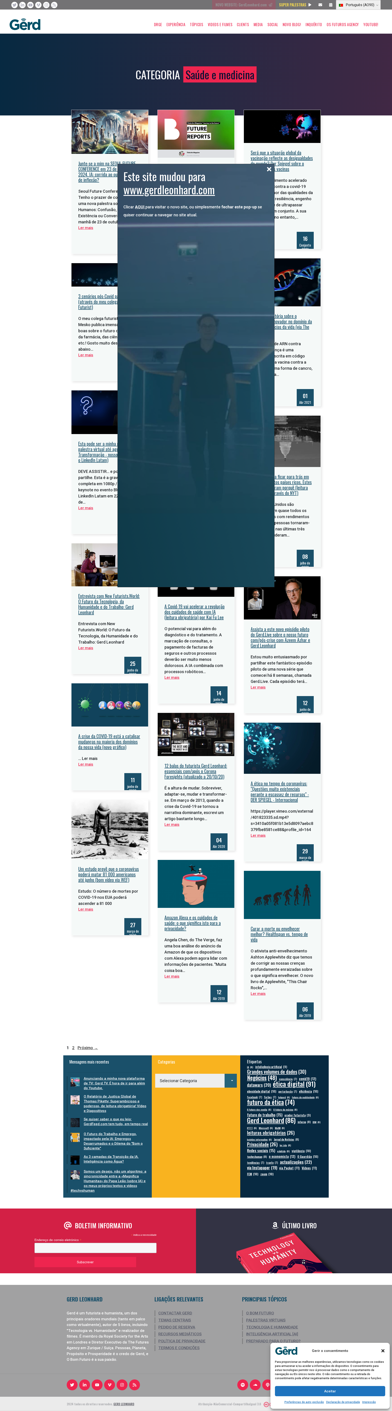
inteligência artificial (271, 1067)
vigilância (301, 1151)
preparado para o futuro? (273, 1341)
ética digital (294, 1084)
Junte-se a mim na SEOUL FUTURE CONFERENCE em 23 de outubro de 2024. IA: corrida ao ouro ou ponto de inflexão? (107, 171)
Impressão (369, 1402)
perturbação (287, 1091)
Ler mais (85, 227)
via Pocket (289, 1168)
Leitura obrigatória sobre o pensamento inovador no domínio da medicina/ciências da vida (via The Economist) (281, 324)
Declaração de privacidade (343, 1402)
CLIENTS (243, 24)
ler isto (285, 1145)
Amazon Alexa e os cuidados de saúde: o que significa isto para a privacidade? (192, 923)
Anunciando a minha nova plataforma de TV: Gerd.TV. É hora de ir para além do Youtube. (114, 1083)
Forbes (270, 1097)
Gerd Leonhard (271, 1120)
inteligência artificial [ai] (272, 1334)
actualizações (296, 1162)
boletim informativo (259, 1139)
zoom (267, 1174)
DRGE (158, 24)
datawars (259, 1085)
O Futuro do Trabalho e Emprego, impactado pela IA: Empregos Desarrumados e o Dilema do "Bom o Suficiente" (113, 1141)
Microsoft (266, 1128)
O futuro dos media (259, 1109)
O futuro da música (285, 1109)
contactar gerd (175, 1313)
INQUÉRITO (314, 24)
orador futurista (297, 1115)
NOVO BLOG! (292, 24)
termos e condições (179, 1348)
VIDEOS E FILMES (220, 24)
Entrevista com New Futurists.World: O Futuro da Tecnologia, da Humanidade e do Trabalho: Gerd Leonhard (109, 604)
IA (250, 1067)
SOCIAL (272, 24)
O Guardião (307, 1156)
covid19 (307, 1079)
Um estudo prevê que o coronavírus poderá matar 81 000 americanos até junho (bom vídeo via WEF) (108, 874)
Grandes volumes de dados (276, 1072)
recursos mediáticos (180, 1334)
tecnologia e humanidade (272, 1327)
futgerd (284, 1097)
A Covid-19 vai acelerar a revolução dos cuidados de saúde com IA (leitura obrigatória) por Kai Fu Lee (194, 612)
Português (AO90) (359, 5)
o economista (282, 1156)
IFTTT (252, 1128)
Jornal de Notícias (286, 1139)
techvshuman (257, 1157)
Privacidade (262, 1144)
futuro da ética (271, 1102)
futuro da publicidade (305, 1097)
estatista (283, 1151)
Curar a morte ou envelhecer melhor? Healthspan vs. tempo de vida (279, 934)
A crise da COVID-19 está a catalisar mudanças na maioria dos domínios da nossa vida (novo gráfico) (109, 741)
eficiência (308, 1091)
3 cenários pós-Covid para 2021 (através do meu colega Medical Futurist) (105, 301)
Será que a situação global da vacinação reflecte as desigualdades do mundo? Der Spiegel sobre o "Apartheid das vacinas (282, 160)
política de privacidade (182, 1341)
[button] (383, 1351)
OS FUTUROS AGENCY (343, 24)
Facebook (254, 1097)
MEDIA (258, 24)
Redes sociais (261, 1150)
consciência (288, 1079)
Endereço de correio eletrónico (57, 1240)
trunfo (272, 1162)
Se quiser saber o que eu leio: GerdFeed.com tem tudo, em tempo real (116, 1121)
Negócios (262, 1077)
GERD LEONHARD (123, 1403)
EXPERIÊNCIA (176, 24)
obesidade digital (261, 1091)
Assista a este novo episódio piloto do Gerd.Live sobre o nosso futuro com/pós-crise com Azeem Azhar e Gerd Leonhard (280, 637)
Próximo (88, 1047)
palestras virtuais (266, 1320)
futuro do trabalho (264, 1115)
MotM (280, 1128)
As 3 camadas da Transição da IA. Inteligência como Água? (111, 1159)
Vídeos (309, 1168)
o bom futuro (260, 1313)
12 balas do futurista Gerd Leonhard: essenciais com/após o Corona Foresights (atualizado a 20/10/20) (195, 771)
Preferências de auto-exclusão (304, 1402)
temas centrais (174, 1320)
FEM (252, 1174)
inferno (304, 1122)
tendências (255, 1162)
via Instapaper (262, 1167)
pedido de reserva (176, 1327)
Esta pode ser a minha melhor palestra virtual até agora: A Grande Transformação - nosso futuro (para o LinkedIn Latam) (109, 451)
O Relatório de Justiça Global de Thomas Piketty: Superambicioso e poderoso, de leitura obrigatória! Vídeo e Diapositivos (115, 1103)
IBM (317, 1122)
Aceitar (330, 1391)
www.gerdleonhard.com (169, 189)
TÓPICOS (196, 24)
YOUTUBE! (370, 24)
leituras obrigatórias (271, 1133)
